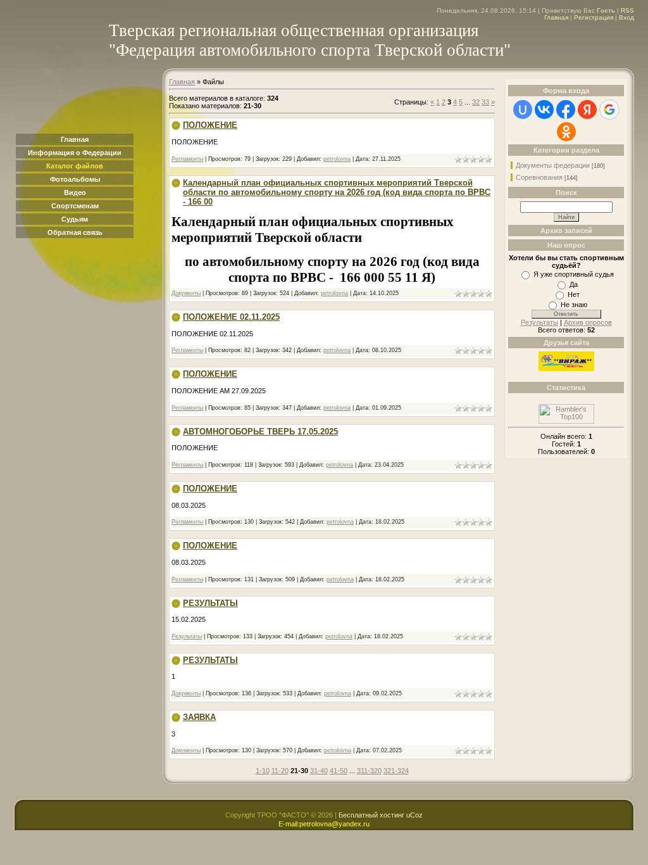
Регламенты (187, 159)
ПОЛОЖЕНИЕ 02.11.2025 (231, 317)
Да (574, 284)
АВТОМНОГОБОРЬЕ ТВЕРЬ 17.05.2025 (260, 431)
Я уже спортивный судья (573, 274)
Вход (626, 17)
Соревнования (539, 177)
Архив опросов (588, 322)
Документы (186, 293)
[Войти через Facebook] (565, 109)
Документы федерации (553, 165)
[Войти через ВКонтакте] (544, 109)
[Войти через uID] (522, 109)
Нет (574, 294)
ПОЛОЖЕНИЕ (210, 125)
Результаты (186, 636)
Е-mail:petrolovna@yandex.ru (324, 824)
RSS (627, 10)
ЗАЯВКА (199, 717)
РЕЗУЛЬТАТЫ (210, 603)
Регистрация (593, 17)
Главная (556, 17)
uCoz (414, 815)
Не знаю (574, 304)
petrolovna (337, 159)
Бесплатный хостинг (371, 815)
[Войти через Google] (609, 109)
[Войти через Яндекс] (587, 109)
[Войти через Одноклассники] (566, 131)
